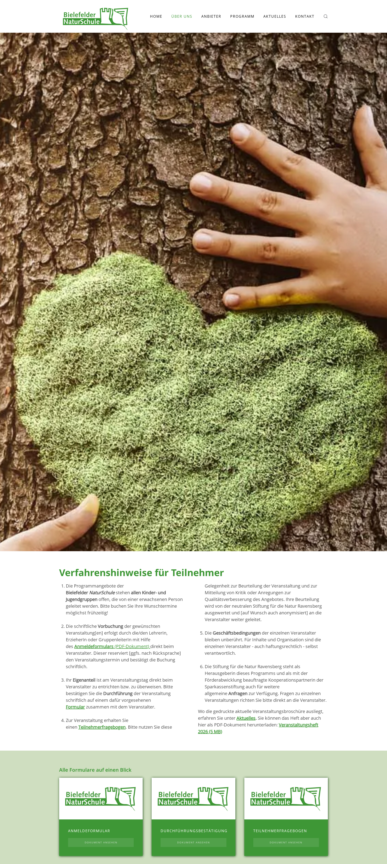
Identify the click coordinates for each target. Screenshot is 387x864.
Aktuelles (274, 16)
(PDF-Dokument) (111, 646)
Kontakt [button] (304, 16)
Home (156, 16)
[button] (325, 16)
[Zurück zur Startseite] (96, 16)
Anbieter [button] (211, 16)
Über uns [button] (181, 16)
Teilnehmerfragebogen (102, 727)
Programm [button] (242, 16)
